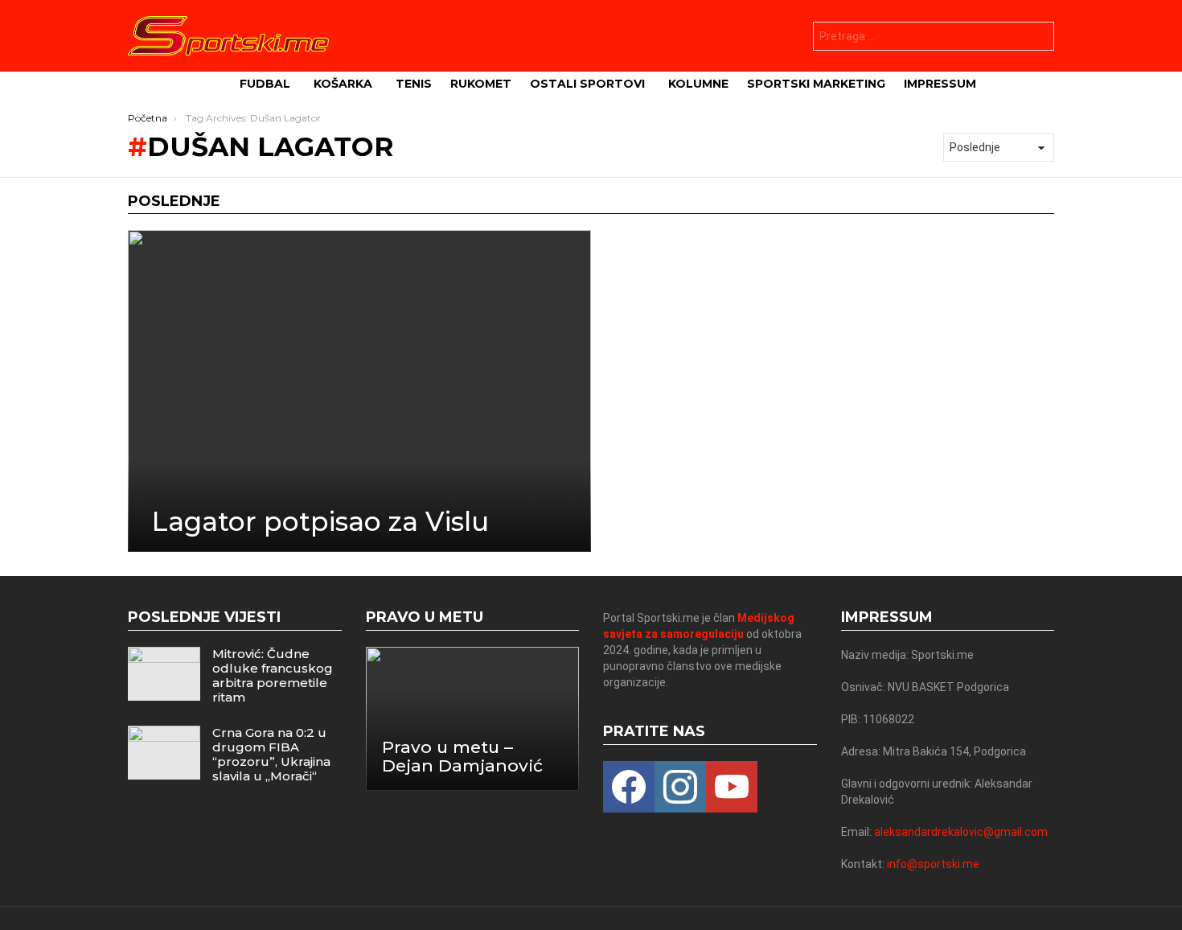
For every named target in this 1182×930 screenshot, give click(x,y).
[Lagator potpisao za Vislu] (359, 391)
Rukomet (480, 83)
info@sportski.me (933, 864)
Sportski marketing (816, 83)
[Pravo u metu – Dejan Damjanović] (473, 719)
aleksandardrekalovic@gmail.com (961, 831)
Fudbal (265, 83)
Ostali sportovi (587, 83)
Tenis (414, 83)
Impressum (940, 83)
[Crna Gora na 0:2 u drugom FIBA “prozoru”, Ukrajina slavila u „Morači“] (164, 753)
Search (1038, 38)
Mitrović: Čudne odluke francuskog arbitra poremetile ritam (272, 675)
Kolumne (698, 83)
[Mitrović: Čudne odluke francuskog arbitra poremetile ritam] (164, 674)
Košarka (343, 83)
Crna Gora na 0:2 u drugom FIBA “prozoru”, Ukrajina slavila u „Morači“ (271, 754)
